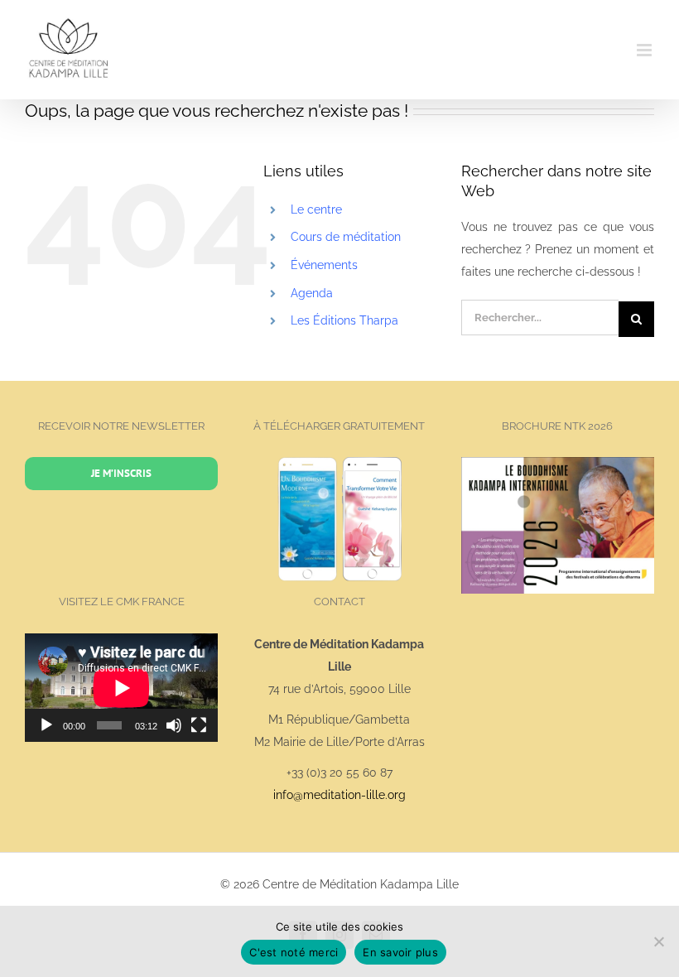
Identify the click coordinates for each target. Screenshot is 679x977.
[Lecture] (46, 725)
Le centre (316, 209)
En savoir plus (400, 952)
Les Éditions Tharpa (344, 320)
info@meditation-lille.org (339, 794)
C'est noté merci (293, 952)
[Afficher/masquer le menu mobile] (645, 50)
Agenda (312, 293)
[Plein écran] (198, 725)
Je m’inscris (121, 473)
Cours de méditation (346, 236)
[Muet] (174, 725)
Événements (324, 265)
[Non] (658, 941)
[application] (121, 687)
